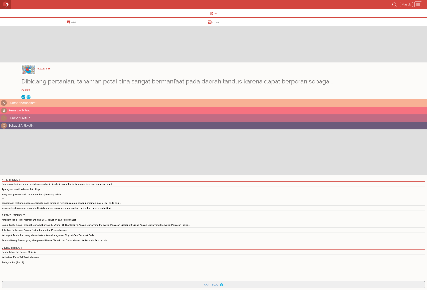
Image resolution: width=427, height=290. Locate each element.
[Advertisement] (27, 39)
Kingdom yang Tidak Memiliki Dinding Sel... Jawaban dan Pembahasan (39, 219)
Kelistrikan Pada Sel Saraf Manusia (20, 257)
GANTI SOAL (212, 284)
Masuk (406, 4)
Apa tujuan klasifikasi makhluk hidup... (22, 189)
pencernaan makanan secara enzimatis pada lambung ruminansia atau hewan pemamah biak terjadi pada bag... (61, 203)
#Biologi (25, 89)
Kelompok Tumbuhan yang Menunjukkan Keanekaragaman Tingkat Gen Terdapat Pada (48, 235)
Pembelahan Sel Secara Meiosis (19, 252)
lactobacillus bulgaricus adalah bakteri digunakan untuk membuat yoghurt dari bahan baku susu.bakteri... (57, 208)
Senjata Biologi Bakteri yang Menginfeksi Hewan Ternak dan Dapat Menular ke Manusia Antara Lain (54, 240)
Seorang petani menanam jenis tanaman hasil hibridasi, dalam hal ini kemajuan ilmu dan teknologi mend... (58, 184)
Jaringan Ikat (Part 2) (13, 262)
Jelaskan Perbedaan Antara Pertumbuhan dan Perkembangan (34, 230)
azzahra (43, 68)
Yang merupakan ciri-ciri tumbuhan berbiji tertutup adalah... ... (33, 196)
